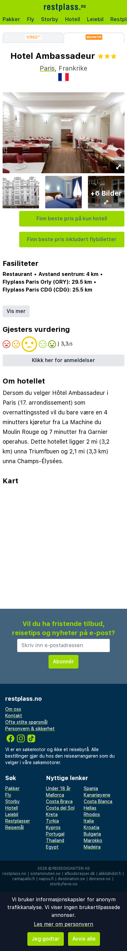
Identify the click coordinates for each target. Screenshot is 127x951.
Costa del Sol (60, 808)
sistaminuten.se (45, 873)
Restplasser (17, 821)
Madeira (92, 847)
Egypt (52, 847)
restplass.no (14, 873)
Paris (47, 68)
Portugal (55, 834)
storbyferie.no (64, 884)
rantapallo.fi (23, 879)
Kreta (52, 814)
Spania (91, 788)
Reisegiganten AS (71, 868)
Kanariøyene (97, 795)
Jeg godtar (46, 939)
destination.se (71, 879)
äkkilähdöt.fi (110, 873)
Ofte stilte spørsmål (26, 722)
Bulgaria (92, 834)
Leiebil (95, 19)
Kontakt (13, 715)
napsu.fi (46, 879)
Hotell (72, 19)
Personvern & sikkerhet (30, 728)
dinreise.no (100, 879)
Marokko (93, 840)
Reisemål (14, 827)
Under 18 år (58, 788)
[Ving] (33, 38)
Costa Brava (59, 801)
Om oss (13, 709)
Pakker (11, 19)
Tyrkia (52, 821)
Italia (89, 821)
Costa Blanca (98, 801)
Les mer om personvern (63, 924)
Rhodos (92, 814)
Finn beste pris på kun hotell (71, 218)
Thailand (55, 840)
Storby (49, 19)
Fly (30, 19)
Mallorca (55, 795)
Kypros (53, 827)
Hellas (90, 808)
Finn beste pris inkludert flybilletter (72, 239)
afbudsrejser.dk (79, 873)
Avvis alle (84, 939)
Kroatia (91, 827)
